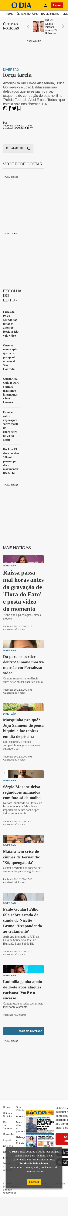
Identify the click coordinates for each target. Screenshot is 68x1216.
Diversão (11, 69)
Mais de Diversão (30, 1031)
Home (9, 13)
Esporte (7, 1140)
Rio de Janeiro (50, 13)
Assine (57, 5)
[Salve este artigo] (19, 109)
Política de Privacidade (33, 1163)
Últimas (11, 26)
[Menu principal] (6, 5)
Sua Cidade (20, 1109)
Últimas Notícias (27, 13)
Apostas (21, 1116)
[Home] (22, 7)
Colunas (8, 1145)
